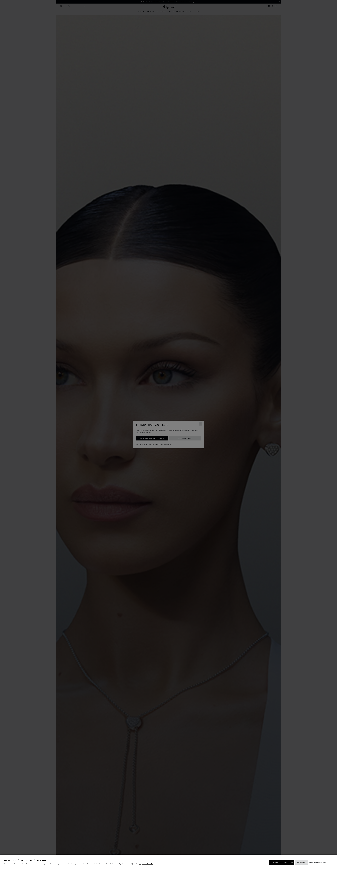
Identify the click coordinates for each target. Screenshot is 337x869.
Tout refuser (301, 862)
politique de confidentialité (145, 864)
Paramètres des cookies (317, 862)
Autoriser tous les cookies (281, 862)
